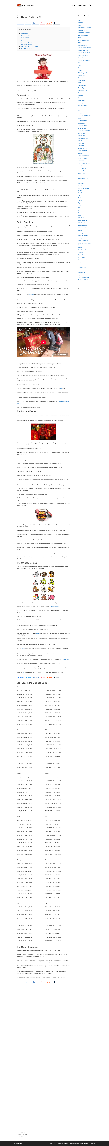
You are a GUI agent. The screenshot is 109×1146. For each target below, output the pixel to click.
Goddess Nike (82, 128)
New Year (40, 300)
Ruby (79, 215)
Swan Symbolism (82, 250)
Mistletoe (80, 176)
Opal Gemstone (82, 193)
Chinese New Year (42, 1071)
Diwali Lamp (59, 999)
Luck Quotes (81, 166)
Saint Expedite (82, 223)
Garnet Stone (81, 123)
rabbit (37, 633)
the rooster (66, 659)
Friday (38, 1035)
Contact (86, 1143)
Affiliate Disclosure (74, 1143)
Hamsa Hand (81, 135)
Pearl (79, 198)
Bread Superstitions (83, 40)
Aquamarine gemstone (84, 32)
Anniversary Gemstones (84, 27)
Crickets (80, 70)
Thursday (39, 999)
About (81, 1143)
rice (61, 388)
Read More (21, 1014)
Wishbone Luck (82, 272)
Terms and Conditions (63, 1143)
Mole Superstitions (83, 178)
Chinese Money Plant (84, 52)
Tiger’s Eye (81, 255)
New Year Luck (60, 1107)
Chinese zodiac (54, 606)
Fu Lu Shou (81, 113)
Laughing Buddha (82, 158)
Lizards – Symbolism (83, 163)
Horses (80, 140)
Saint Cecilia (81, 218)
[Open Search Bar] (90, 5)
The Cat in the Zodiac (26, 48)
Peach (79, 195)
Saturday (21, 999)
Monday (39, 1107)
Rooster (80, 213)
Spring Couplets (25, 37)
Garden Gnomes (82, 120)
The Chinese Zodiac (26, 44)
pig (23, 672)
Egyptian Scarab (82, 90)
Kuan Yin (80, 153)
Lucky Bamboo (82, 168)
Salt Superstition (82, 228)
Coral (79, 65)
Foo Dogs (80, 103)
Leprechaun (81, 160)
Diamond (80, 78)
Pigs (79, 203)
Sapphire (80, 230)
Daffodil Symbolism (83, 73)
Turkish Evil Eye (82, 265)
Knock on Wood (82, 150)
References (92, 1143)
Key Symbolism (82, 148)
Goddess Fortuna (82, 125)
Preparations (24, 33)
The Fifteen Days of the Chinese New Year (32, 39)
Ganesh (80, 118)
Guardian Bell (81, 133)
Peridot (80, 200)
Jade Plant (81, 143)
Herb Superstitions (83, 138)
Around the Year (22, 1132)
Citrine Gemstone (83, 58)
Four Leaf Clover (82, 105)
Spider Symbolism (83, 240)
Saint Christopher (82, 220)
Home (73, 5)
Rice (79, 210)
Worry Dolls (81, 275)
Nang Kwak (81, 183)
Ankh (79, 25)
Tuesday (57, 1071)
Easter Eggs (22, 1071)
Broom (79, 42)
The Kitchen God (25, 35)
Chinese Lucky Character (85, 47)
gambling (31, 294)
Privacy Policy (52, 1143)
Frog (79, 110)
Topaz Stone (81, 257)
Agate (79, 20)
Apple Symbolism (82, 30)
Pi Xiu (79, 205)
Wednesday (22, 1035)
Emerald (80, 98)
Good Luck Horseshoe (84, 130)
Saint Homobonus (83, 225)
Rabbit (79, 208)
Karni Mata (81, 145)
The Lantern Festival (26, 41)
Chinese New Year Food (27, 43)
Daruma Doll (81, 75)
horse (23, 648)
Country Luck (82, 5)
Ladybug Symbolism (83, 155)
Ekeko (79, 93)
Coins (79, 63)
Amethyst (20, 1136)
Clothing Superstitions (84, 60)
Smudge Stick (82, 238)
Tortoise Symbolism (83, 260)
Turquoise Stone (82, 267)
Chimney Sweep (82, 45)
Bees (79, 37)
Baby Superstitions (83, 35)
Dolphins (80, 83)
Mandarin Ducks (82, 171)
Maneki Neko (81, 173)
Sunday (57, 1035)
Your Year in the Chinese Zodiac (29, 46)
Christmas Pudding (24, 1107)
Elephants (80, 95)
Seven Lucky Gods (22, 1134)
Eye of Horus (81, 100)
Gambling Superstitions (84, 115)
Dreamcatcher (82, 85)
